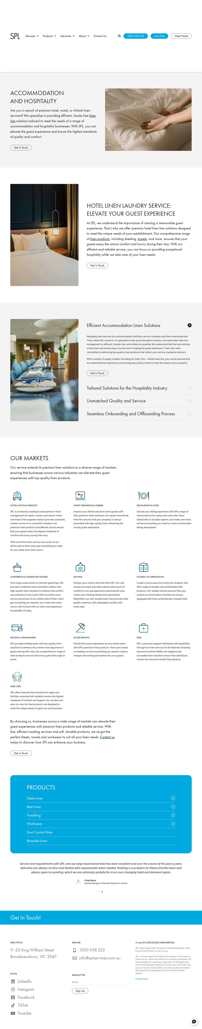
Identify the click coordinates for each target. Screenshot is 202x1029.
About (82, 36)
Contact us (107, 737)
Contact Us (99, 36)
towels (142, 239)
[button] (13, 873)
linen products (100, 239)
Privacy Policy (141, 979)
